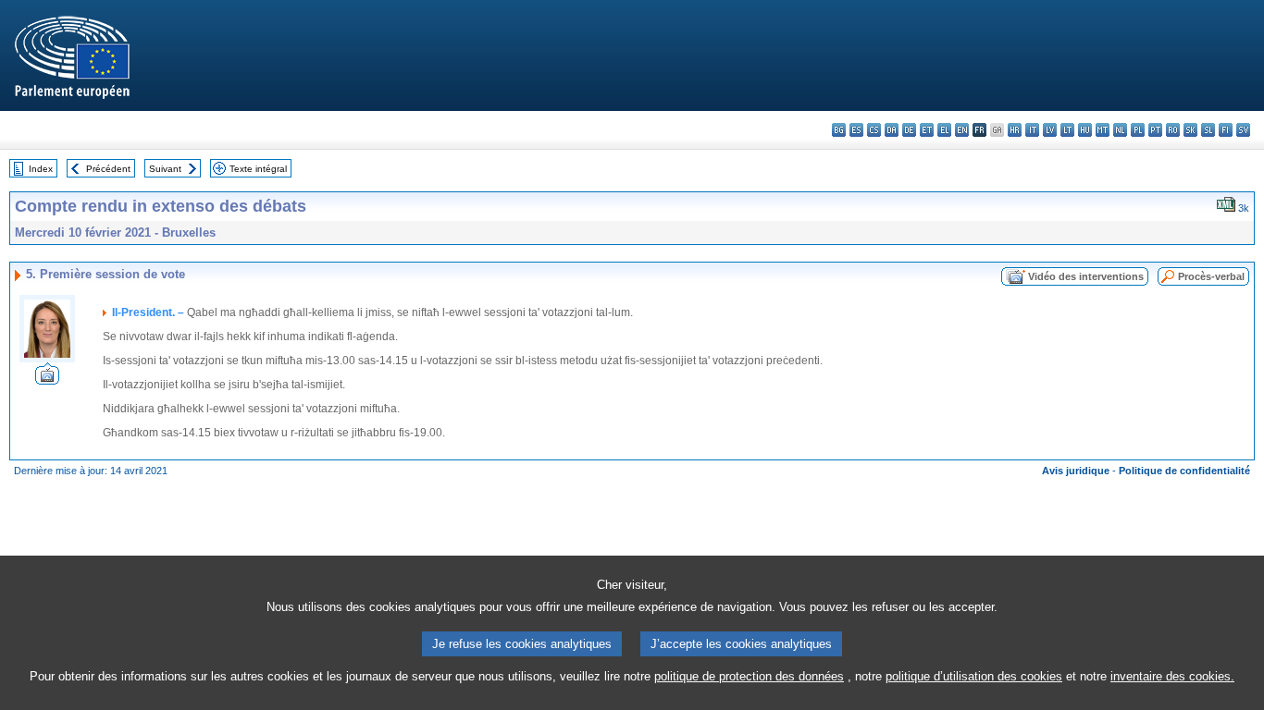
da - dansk (891, 130)
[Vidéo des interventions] (47, 379)
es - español (856, 130)
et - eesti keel (927, 130)
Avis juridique (1075, 470)
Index (41, 169)
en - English (962, 130)
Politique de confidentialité (1184, 470)
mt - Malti (1102, 130)
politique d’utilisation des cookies (974, 676)
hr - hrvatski (1015, 130)
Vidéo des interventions (1086, 276)
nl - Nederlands (1120, 130)
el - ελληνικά (944, 130)
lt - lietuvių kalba (1067, 130)
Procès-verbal (1211, 276)
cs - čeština (874, 130)
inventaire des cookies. (1172, 676)
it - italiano (1032, 130)
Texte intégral (258, 169)
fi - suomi (1226, 130)
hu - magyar (1085, 130)
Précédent (108, 169)
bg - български (839, 130)
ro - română (1173, 130)
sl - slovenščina (1208, 130)
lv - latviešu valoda (1050, 130)
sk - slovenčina (1190, 130)
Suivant (165, 169)
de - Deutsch (909, 130)
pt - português (1155, 130)
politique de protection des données (749, 676)
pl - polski (1138, 130)
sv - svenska (1243, 130)
